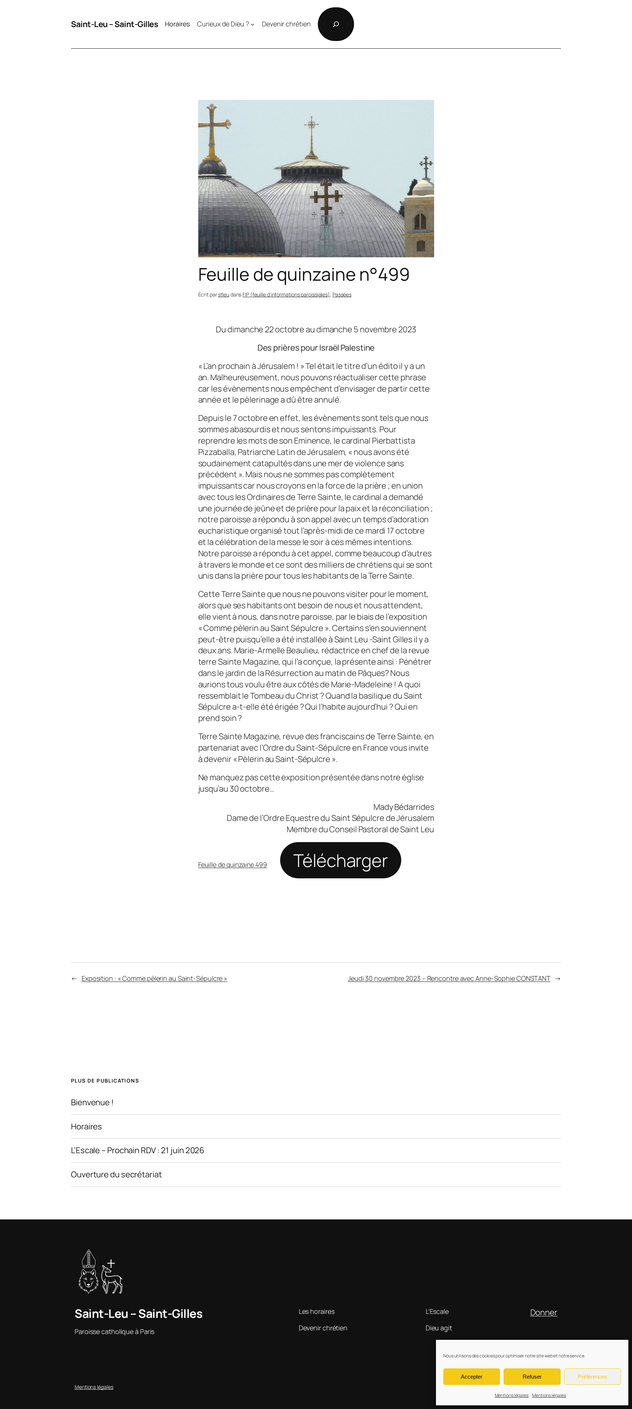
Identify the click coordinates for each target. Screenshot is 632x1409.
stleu (223, 294)
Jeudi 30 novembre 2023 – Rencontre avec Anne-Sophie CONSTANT (449, 978)
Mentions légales (511, 1395)
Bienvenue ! (92, 1102)
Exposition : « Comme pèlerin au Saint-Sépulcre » (154, 978)
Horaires (86, 1126)
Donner (543, 1312)
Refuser (532, 1377)
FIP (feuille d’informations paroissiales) (286, 294)
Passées (341, 294)
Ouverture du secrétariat (116, 1174)
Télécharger (340, 860)
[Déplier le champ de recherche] (336, 24)
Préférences (592, 1377)
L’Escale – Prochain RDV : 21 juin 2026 (137, 1150)
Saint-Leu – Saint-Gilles (114, 24)
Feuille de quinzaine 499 (232, 864)
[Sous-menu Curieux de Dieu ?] (253, 24)
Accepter (471, 1377)
